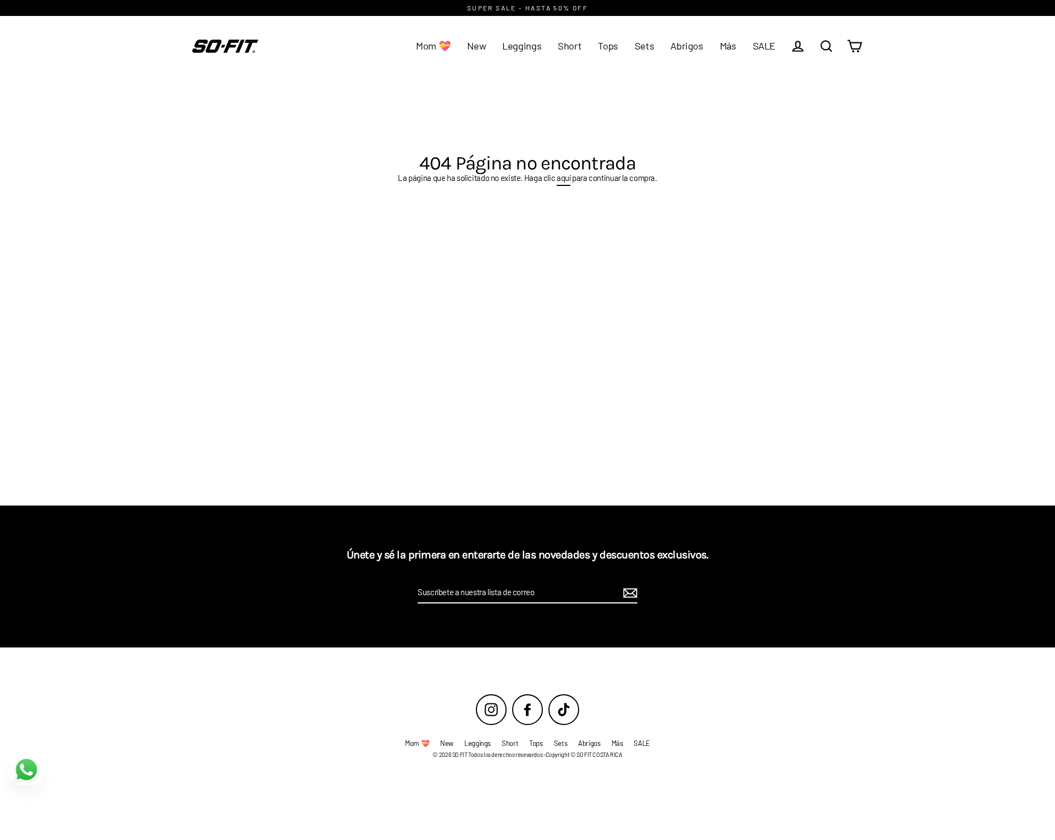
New (476, 46)
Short (569, 46)
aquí (564, 178)
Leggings (521, 46)
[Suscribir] (628, 593)
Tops (608, 46)
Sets (644, 46)
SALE (764, 46)
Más (728, 46)
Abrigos (686, 46)
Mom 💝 (433, 46)
